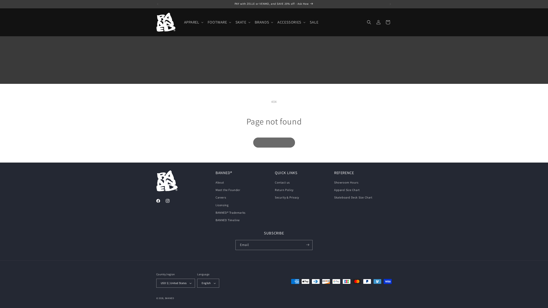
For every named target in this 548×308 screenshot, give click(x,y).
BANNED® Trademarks (231, 213)
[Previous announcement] (157, 4)
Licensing (222, 205)
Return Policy (284, 190)
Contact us (282, 183)
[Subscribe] (307, 245)
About (220, 183)
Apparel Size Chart (347, 190)
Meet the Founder (228, 190)
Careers (221, 198)
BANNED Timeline (228, 220)
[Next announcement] (390, 4)
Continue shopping (274, 143)
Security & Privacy (287, 198)
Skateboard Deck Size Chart (353, 198)
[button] (193, 22)
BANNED (169, 298)
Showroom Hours (346, 183)
